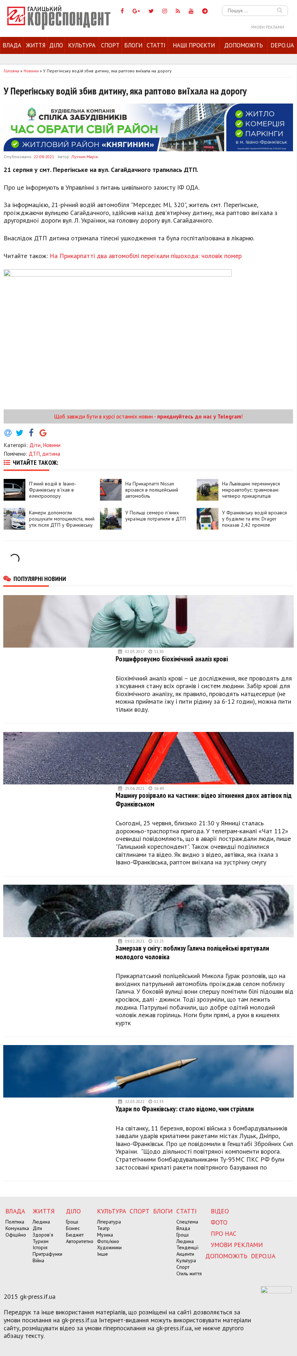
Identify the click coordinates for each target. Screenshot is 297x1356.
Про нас (224, 1233)
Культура (82, 45)
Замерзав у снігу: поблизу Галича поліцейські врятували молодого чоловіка (192, 952)
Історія (40, 1247)
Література (109, 1221)
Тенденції (187, 1247)
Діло (56, 45)
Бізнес (73, 1228)
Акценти (185, 1254)
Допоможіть (243, 45)
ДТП (34, 453)
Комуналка (17, 1228)
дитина (51, 453)
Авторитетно (79, 1241)
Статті (156, 45)
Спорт (110, 45)
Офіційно (15, 1234)
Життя (35, 45)
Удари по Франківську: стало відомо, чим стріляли (185, 1108)
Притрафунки (47, 1254)
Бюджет (75, 1234)
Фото (219, 1222)
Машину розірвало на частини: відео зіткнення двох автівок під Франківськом (204, 799)
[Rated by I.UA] (276, 1291)
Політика (14, 1221)
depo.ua (282, 45)
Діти (35, 445)
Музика (105, 1234)
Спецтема (187, 1221)
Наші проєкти (194, 45)
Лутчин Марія (84, 156)
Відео (220, 1211)
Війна (38, 1260)
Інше (102, 1254)
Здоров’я (43, 1234)
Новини (51, 445)
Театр (103, 1228)
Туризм (41, 1241)
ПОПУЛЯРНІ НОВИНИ (39, 578)
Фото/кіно (108, 1241)
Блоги (133, 45)
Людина (41, 1221)
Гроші (72, 1221)
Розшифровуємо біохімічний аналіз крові (172, 658)
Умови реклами (267, 27)
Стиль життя (189, 1273)
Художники (109, 1247)
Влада (12, 45)
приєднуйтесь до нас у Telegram (199, 416)
